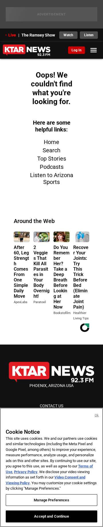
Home (51, 142)
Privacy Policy (25, 472)
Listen (89, 35)
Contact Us (51, 406)
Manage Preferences (51, 500)
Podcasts (52, 166)
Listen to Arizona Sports (51, 178)
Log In (77, 50)
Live (12, 35)
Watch (68, 35)
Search (51, 150)
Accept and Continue (51, 516)
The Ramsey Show (38, 35)
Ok (97, 415)
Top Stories (51, 158)
